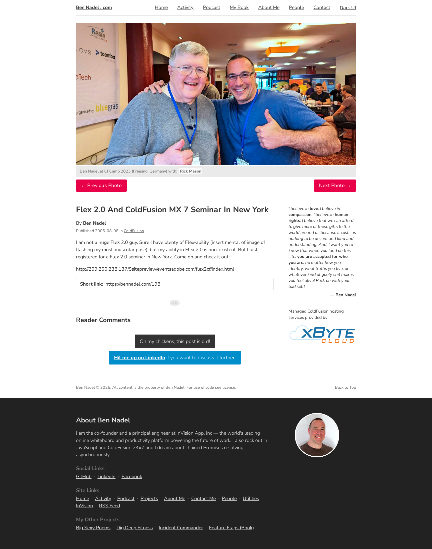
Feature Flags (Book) (231, 528)
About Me (269, 7)
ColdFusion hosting (326, 311)
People (296, 7)
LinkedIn (107, 476)
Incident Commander (181, 528)
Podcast (211, 7)
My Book (239, 7)
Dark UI (348, 7)
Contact (322, 7)
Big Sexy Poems (93, 528)
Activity (185, 7)
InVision (84, 506)
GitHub (84, 476)
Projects (149, 498)
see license (225, 387)
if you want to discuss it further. (175, 357)
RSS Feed (109, 506)
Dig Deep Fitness (134, 528)
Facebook (132, 476)
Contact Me (203, 498)
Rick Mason (190, 171)
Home (161, 7)
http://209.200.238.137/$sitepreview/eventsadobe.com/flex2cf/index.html (155, 269)
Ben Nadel (94, 223)
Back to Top (345, 387)
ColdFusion (134, 231)
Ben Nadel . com (94, 7)
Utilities (251, 498)
